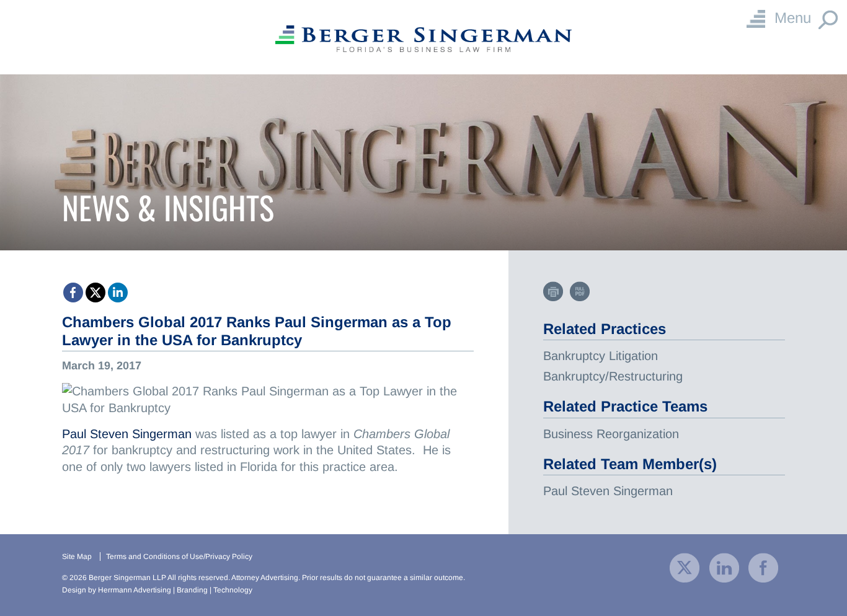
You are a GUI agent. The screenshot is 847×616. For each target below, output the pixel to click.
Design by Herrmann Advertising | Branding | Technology (157, 590)
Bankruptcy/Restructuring (613, 376)
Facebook (73, 292)
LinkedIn (118, 292)
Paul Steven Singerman (127, 434)
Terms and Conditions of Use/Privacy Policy (179, 556)
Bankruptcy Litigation (600, 356)
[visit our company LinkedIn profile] (724, 566)
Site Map (77, 556)
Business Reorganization (611, 434)
